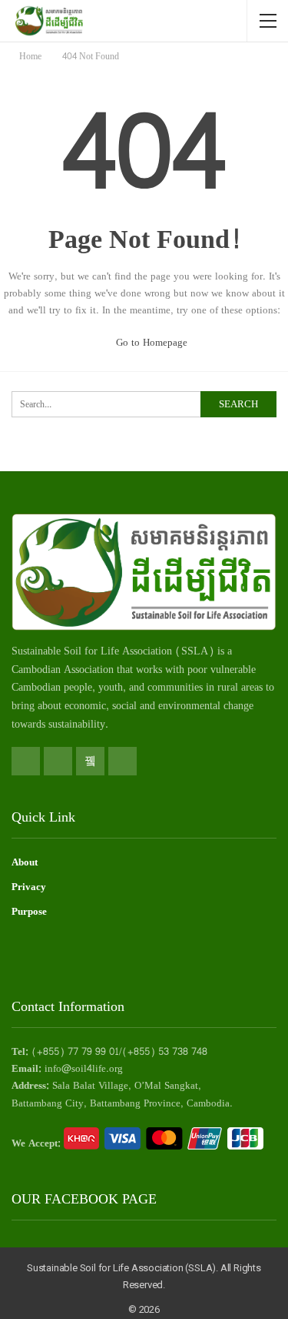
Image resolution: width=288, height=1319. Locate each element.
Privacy (29, 887)
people (78, 687)
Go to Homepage (150, 342)
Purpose (29, 911)
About (25, 862)
